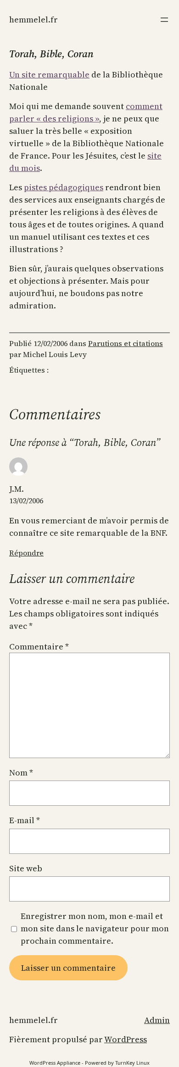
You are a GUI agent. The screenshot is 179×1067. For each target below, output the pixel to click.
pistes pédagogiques (63, 187)
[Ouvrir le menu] (164, 19)
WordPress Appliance (54, 1062)
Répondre (26, 553)
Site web (25, 868)
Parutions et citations (125, 343)
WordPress (125, 1039)
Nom (21, 772)
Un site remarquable (49, 74)
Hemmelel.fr (33, 19)
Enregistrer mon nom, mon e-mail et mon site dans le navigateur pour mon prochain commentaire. (95, 928)
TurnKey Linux (132, 1062)
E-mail (24, 820)
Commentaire (39, 646)
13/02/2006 (26, 500)
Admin (157, 1020)
